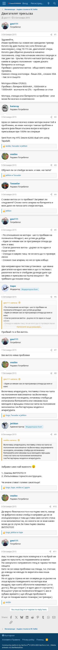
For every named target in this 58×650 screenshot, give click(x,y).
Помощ (40, 639)
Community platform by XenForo (25, 645)
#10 (55, 506)
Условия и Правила (11, 639)
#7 (55, 350)
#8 (55, 373)
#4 (55, 194)
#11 (55, 551)
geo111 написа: (10, 302)
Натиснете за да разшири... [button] (29, 326)
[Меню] (4, 3)
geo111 (7, 17)
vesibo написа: (10, 440)
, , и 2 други (18, 487)
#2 (55, 117)
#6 (55, 297)
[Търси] (54, 3)
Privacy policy (28, 639)
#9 (55, 434)
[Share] (51, 34)
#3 (55, 165)
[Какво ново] (48, 3)
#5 (55, 230)
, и (16, 146)
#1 (55, 34)
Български (9, 635)
